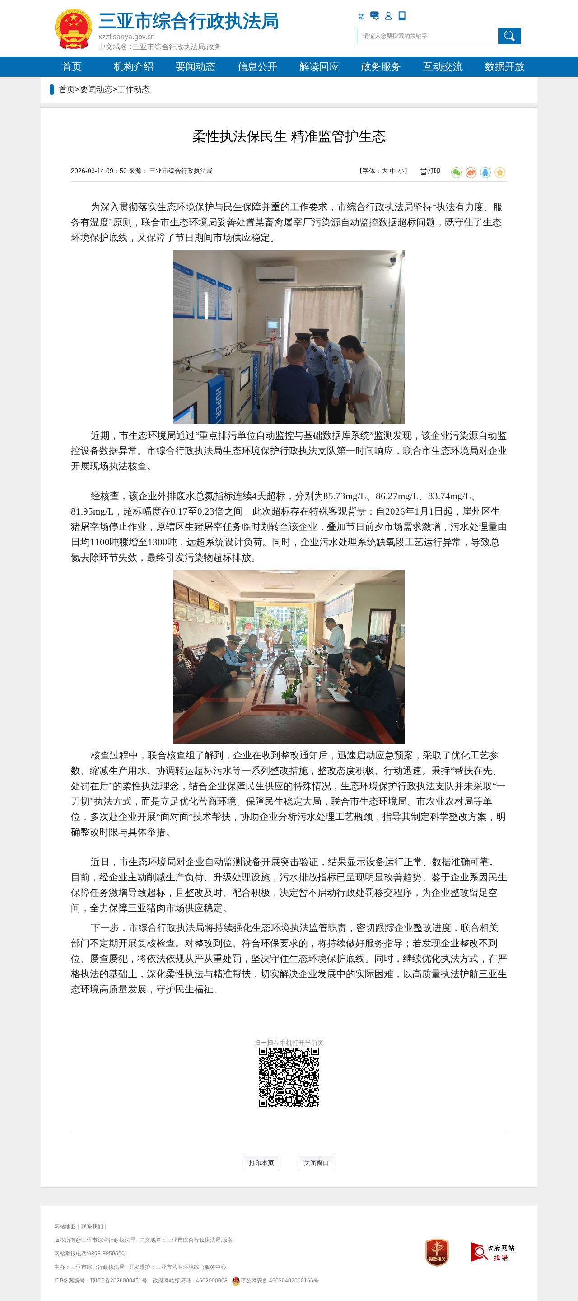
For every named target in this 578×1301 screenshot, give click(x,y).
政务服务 (381, 66)
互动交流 (443, 66)
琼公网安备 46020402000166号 (280, 1281)
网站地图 (65, 1226)
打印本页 (261, 1162)
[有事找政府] (374, 15)
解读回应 (319, 66)
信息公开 (257, 66)
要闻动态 (195, 66)
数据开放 (505, 66)
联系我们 (92, 1226)
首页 (72, 66)
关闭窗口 (316, 1162)
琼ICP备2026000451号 (118, 1281)
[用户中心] (388, 15)
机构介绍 (134, 66)
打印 (434, 170)
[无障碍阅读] (415, 15)
